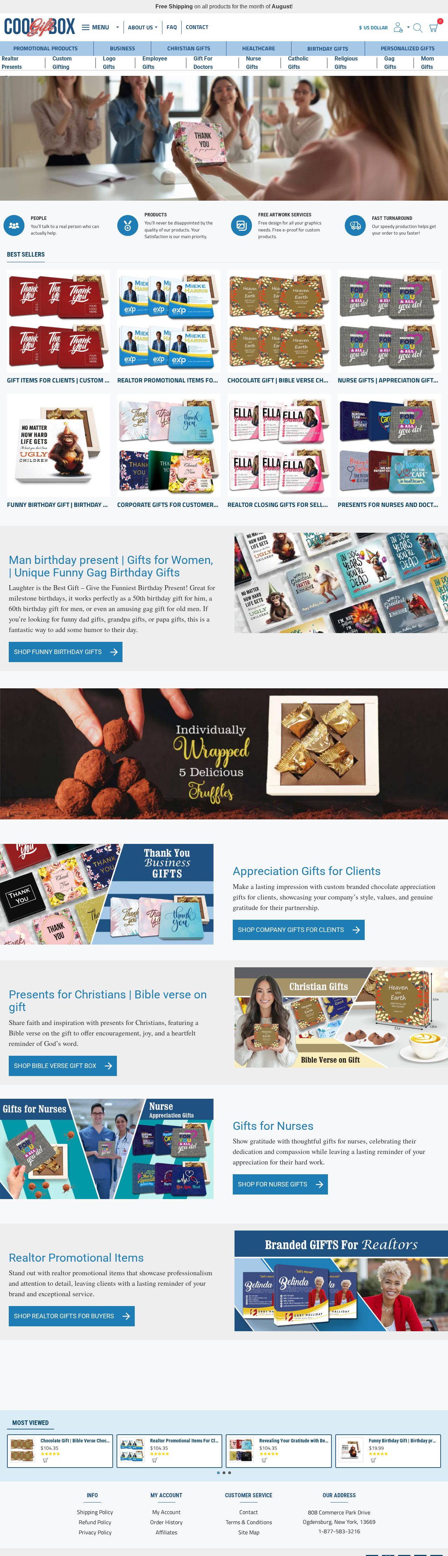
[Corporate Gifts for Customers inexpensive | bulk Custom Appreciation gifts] (168, 445)
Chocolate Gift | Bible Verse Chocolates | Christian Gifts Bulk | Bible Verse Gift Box (279, 380)
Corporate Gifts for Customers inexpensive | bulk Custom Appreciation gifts (168, 505)
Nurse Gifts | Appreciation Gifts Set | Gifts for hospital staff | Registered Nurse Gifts (389, 380)
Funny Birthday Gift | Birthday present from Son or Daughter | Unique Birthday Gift (58, 505)
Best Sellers (26, 254)
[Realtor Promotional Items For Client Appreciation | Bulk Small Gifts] (168, 321)
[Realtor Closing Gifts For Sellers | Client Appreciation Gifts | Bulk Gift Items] (279, 445)
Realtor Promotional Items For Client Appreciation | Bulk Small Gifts (168, 380)
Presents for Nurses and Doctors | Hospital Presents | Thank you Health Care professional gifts (389, 505)
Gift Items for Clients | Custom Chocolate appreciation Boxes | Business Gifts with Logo (58, 380)
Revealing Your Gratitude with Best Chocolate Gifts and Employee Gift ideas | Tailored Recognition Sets (293, 1440)
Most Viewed (30, 1422)
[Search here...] (418, 27)
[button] (45, 1460)
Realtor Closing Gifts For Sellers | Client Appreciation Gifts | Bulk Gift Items (279, 505)
